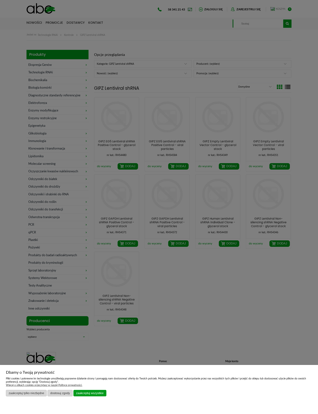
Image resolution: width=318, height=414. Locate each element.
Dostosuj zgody (60, 393)
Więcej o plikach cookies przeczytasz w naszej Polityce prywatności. (44, 385)
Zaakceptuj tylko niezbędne (26, 393)
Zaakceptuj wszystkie (90, 393)
